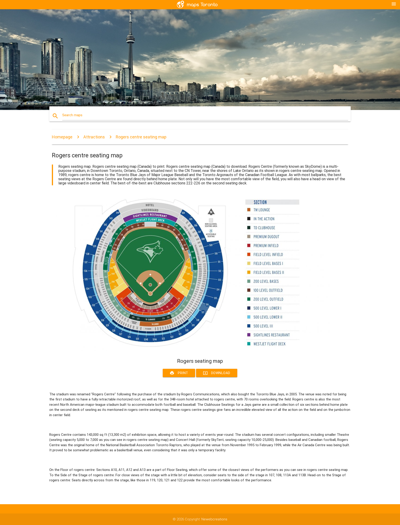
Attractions (94, 136)
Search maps (72, 115)
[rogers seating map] (191, 350)
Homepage (62, 136)
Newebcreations (214, 519)
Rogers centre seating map (141, 136)
